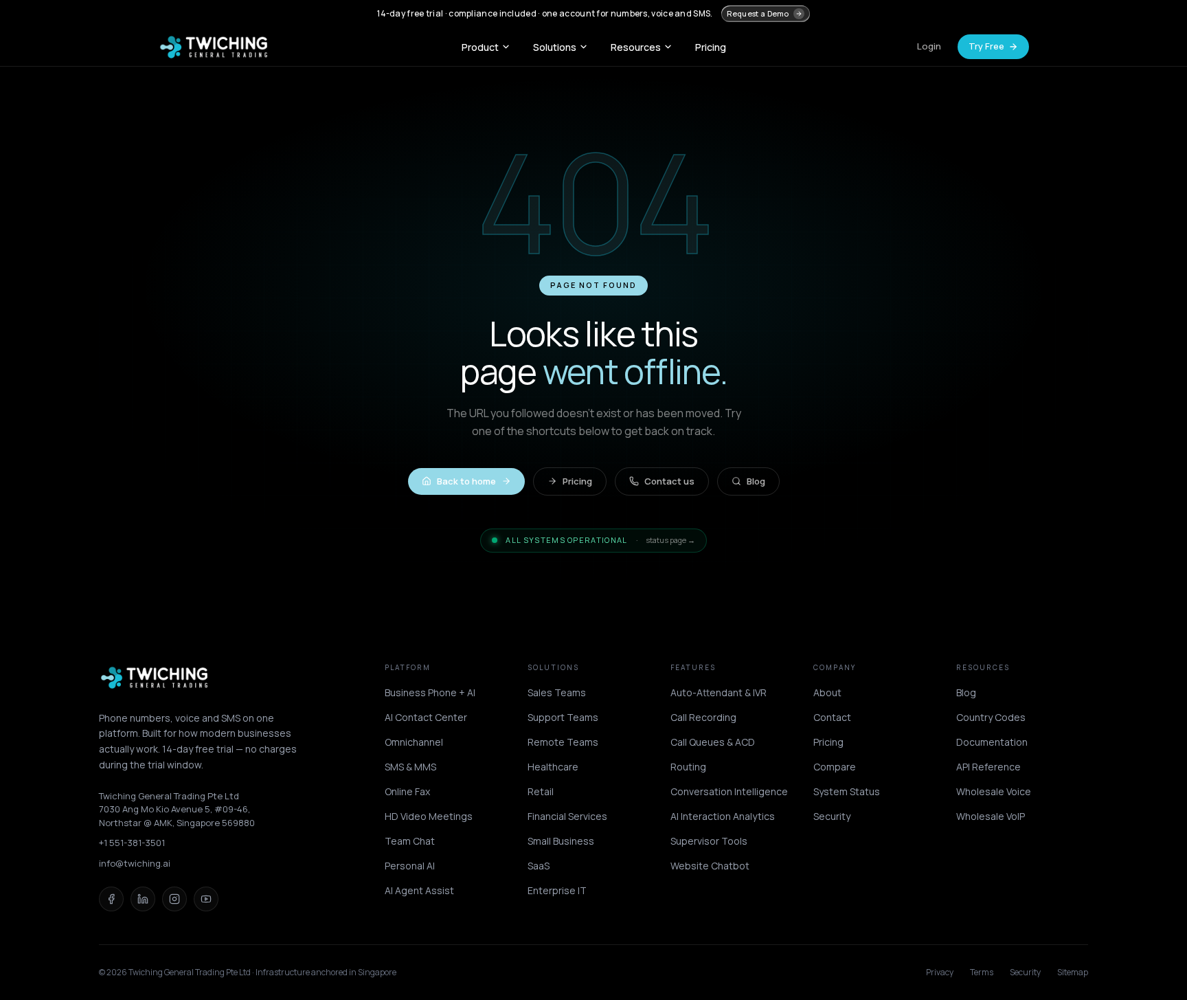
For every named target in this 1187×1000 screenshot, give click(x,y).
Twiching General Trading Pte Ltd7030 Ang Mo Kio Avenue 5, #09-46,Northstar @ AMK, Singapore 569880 (177, 809)
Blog (756, 481)
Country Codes (991, 717)
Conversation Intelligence (729, 791)
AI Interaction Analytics (722, 816)
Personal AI (410, 865)
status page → (670, 540)
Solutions (554, 47)
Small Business (561, 840)
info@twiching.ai (134, 863)
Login (929, 46)
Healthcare (553, 766)
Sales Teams (557, 692)
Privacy (939, 972)
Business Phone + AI (430, 692)
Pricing (710, 47)
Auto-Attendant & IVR (718, 692)
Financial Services (567, 816)
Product (480, 47)
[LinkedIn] (143, 899)
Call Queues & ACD (712, 741)
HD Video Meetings (429, 816)
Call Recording (703, 717)
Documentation (992, 741)
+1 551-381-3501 (132, 842)
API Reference (988, 766)
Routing (688, 766)
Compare (834, 766)
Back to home (466, 481)
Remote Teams (563, 741)
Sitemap (1072, 972)
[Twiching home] (213, 47)
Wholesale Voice (993, 791)
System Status (846, 791)
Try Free (986, 46)
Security (831, 816)
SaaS (539, 865)
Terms (981, 972)
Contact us (669, 481)
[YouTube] (206, 899)
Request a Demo (758, 13)
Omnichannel (414, 741)
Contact (832, 717)
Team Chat (410, 840)
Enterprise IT (557, 890)
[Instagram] (174, 899)
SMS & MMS (410, 766)
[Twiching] (154, 678)
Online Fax (407, 791)
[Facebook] (111, 899)
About (827, 692)
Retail (541, 791)
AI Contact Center (426, 717)
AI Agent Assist (419, 890)
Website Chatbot (709, 865)
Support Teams (563, 717)
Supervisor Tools (708, 840)
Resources (636, 47)
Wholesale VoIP (990, 816)
